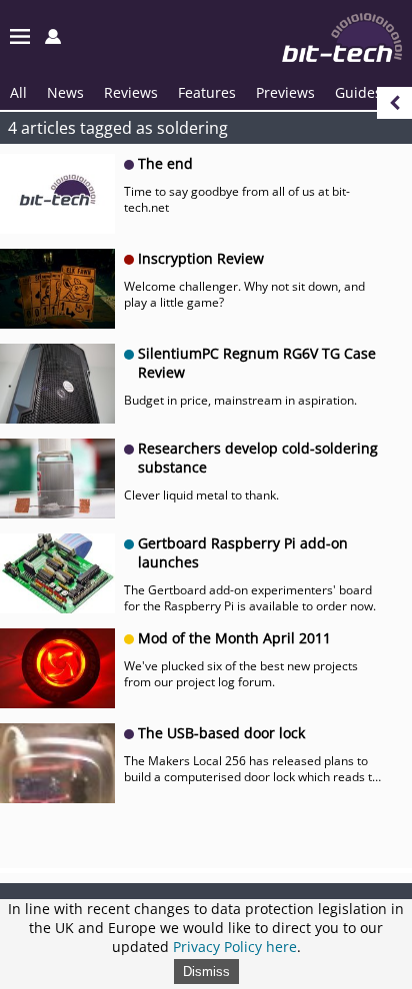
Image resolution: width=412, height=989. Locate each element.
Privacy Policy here (235, 946)
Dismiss (206, 971)
